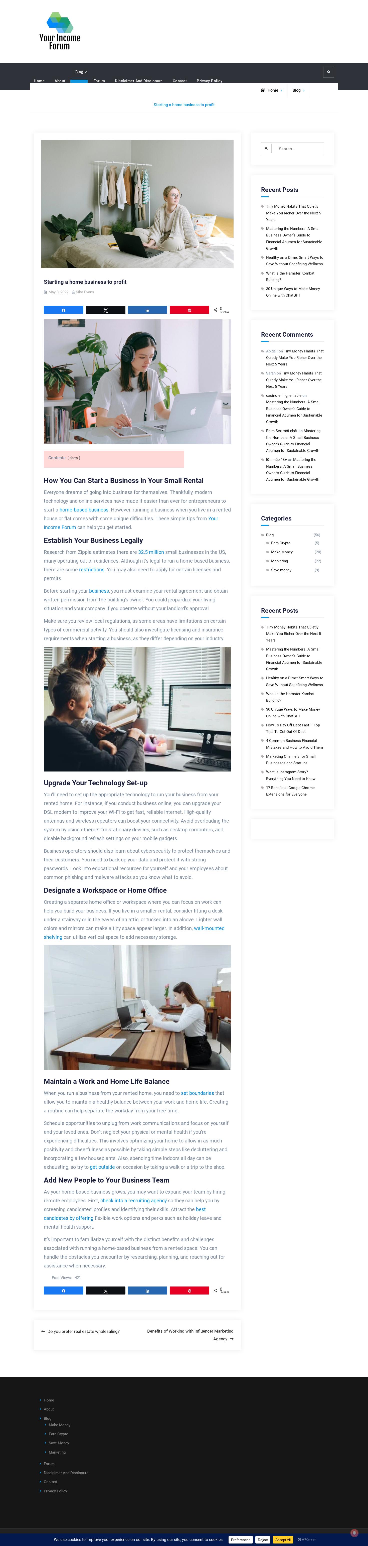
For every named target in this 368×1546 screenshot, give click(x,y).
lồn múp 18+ (276, 459)
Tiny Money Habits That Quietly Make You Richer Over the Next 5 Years (293, 213)
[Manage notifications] (354, 1533)
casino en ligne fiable (283, 395)
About (60, 81)
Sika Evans (85, 292)
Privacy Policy (209, 81)
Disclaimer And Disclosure (139, 81)
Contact (180, 81)
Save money (281, 570)
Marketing (279, 561)
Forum (99, 81)
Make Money (282, 552)
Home (39, 81)
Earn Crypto (281, 543)
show (74, 458)
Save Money (59, 1443)
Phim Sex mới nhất (281, 431)
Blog (79, 72)
